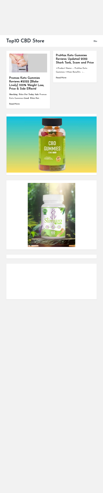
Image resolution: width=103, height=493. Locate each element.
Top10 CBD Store (25, 41)
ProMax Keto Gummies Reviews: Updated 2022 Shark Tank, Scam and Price (75, 59)
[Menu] (95, 41)
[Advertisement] (51, 17)
